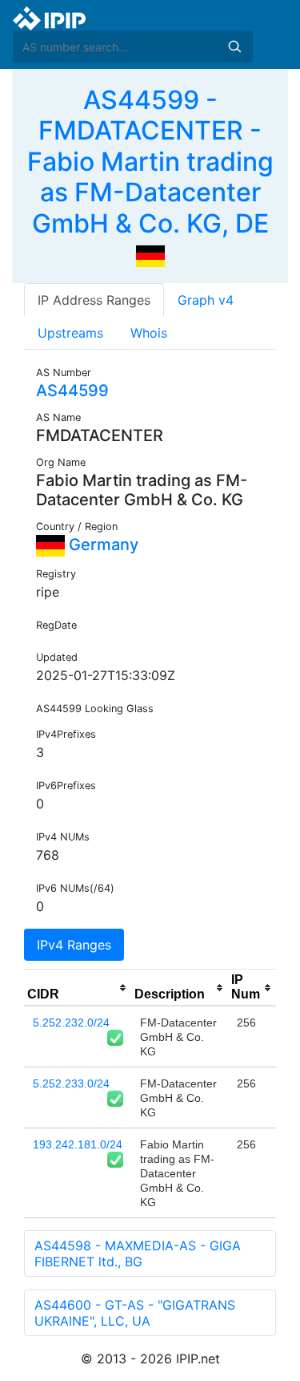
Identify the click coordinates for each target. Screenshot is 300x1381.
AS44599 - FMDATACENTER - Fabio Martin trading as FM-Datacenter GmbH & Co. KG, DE (150, 161)
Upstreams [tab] (70, 333)
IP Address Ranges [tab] (94, 300)
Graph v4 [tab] (206, 300)
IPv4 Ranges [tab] (74, 945)
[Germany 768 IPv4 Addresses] (150, 255)
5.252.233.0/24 (71, 1083)
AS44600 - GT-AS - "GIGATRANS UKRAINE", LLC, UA (134, 1313)
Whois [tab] (148, 333)
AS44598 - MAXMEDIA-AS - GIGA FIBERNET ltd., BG (137, 1253)
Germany (101, 544)
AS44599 (72, 390)
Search (234, 46)
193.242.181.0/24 (77, 1144)
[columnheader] (77, 988)
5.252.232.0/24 (71, 1022)
